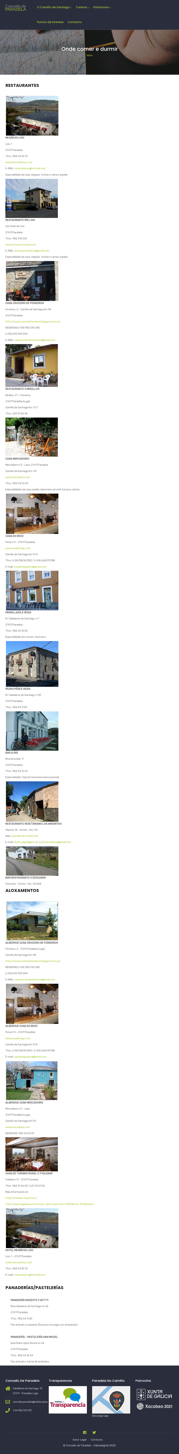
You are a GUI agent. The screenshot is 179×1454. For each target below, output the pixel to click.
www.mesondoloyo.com (18, 162)
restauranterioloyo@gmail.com (31, 250)
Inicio (89, 55)
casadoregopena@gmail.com (30, 566)
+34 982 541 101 (22, 1410)
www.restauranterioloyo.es (20, 244)
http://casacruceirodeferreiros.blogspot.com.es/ (33, 321)
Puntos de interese (50, 22)
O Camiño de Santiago (53, 7)
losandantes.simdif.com (24, 836)
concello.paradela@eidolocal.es (30, 1401)
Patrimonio (101, 7)
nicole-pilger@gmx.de (26, 842)
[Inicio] (15, 7)
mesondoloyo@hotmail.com (30, 168)
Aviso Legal (79, 1439)
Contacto (75, 22)
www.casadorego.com (17, 548)
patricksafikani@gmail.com (56, 842)
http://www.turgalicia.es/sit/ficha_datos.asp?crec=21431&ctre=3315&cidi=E (49, 1204)
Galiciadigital (101, 1445)
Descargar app (100, 1415)
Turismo (81, 7)
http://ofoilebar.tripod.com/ (21, 1198)
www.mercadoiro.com (17, 477)
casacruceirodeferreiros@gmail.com (34, 340)
